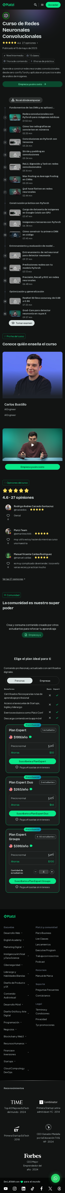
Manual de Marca (44, 975)
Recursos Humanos (14, 1043)
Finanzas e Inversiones (10, 1052)
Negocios (9, 1029)
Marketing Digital (13, 947)
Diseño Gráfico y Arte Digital (15, 1013)
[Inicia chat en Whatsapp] (55, 1178)
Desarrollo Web (12, 932)
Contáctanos (43, 995)
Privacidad (41, 1019)
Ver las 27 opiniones (13, 579)
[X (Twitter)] (50, 1188)
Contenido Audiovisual (10, 995)
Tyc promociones (45, 1024)
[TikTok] (32, 1188)
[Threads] (59, 1188)
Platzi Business (43, 932)
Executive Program (46, 950)
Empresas (45, 680)
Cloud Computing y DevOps (14, 1070)
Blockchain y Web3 (14, 1036)
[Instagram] (15, 1188)
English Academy (13, 939)
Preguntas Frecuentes (47, 989)
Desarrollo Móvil (12, 1004)
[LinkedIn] (23, 1188)
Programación (11, 1022)
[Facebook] (41, 1188)
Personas (20, 680)
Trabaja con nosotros (47, 955)
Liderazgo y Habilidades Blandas (14, 973)
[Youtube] (6, 1188)
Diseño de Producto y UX (14, 984)
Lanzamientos (43, 944)
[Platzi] (9, 4)
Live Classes (42, 938)
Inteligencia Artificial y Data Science (14, 956)
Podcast (40, 961)
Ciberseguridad (12, 964)
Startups (8, 1061)
